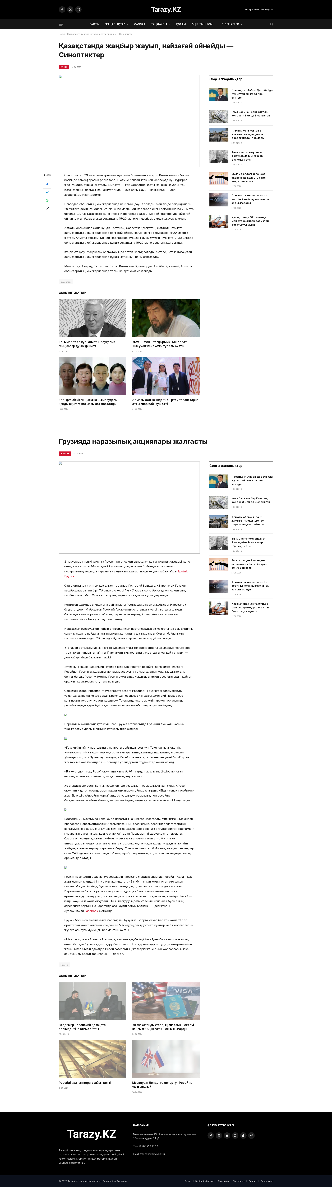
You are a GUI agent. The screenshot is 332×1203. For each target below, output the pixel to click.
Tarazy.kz (122, 1181)
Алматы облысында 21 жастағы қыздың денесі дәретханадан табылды (248, 134)
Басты (94, 24)
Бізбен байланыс (204, 1181)
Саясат (139, 24)
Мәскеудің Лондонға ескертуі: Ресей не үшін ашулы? (162, 1084)
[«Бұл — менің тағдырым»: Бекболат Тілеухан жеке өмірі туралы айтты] (166, 318)
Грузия (64, 965)
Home (62, 34)
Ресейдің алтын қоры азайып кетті (85, 1082)
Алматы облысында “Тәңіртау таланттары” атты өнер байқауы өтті (165, 402)
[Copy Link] (47, 208)
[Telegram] (47, 192)
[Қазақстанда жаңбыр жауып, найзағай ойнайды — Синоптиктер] (129, 121)
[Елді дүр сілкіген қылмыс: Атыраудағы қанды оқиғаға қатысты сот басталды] (92, 376)
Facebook (91, 911)
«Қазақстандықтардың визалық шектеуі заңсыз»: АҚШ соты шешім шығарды (163, 1027)
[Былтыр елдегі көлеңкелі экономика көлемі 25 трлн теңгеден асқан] (218, 178)
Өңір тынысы (202, 24)
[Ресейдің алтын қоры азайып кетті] (92, 1059)
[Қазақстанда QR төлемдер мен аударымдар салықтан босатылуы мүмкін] (218, 221)
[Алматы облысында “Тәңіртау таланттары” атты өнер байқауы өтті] (166, 376)
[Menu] (61, 24)
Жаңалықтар (115, 24)
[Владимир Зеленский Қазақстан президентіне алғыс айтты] (92, 1001)
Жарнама (223, 1181)
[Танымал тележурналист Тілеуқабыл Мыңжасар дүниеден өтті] (92, 318)
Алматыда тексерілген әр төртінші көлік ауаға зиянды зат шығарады (250, 199)
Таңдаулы (159, 24)
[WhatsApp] (47, 200)
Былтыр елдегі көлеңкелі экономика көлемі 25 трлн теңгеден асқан (249, 177)
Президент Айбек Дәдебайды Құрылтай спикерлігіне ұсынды (252, 93)
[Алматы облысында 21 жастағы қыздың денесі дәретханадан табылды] (218, 135)
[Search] (271, 24)
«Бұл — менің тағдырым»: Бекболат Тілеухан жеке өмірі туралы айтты (159, 344)
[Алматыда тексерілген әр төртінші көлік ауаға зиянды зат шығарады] (218, 199)
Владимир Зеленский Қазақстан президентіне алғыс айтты (83, 1027)
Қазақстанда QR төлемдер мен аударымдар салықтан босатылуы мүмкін (250, 221)
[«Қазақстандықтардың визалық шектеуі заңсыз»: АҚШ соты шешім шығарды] (166, 1001)
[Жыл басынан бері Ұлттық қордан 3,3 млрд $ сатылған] (218, 116)
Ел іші (64, 67)
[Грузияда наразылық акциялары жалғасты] (129, 508)
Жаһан (65, 453)
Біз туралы (239, 1181)
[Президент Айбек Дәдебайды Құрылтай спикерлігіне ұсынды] (218, 94)
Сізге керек (230, 24)
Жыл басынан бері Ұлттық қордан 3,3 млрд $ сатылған (251, 113)
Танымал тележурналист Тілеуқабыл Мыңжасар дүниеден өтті (87, 344)
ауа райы (66, 282)
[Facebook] (47, 185)
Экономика (267, 1181)
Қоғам (181, 24)
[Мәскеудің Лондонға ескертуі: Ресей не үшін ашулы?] (166, 1059)
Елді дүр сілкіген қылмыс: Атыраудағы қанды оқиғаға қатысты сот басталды (88, 402)
